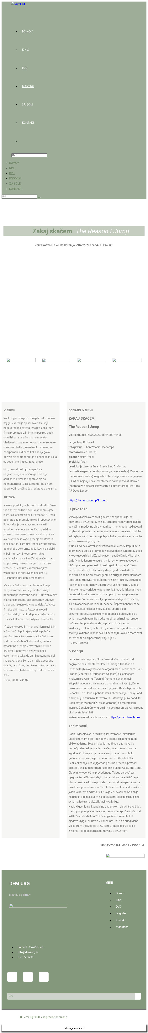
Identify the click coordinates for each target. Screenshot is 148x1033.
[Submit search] (39, 197)
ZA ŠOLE (15, 183)
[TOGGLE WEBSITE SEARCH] (22, 140)
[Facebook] (12, 977)
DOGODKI (15, 178)
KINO (12, 168)
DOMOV (14, 163)
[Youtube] (44, 977)
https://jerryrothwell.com (125, 717)
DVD (12, 173)
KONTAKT (15, 189)
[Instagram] (28, 977)
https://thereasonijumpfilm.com (88, 500)
